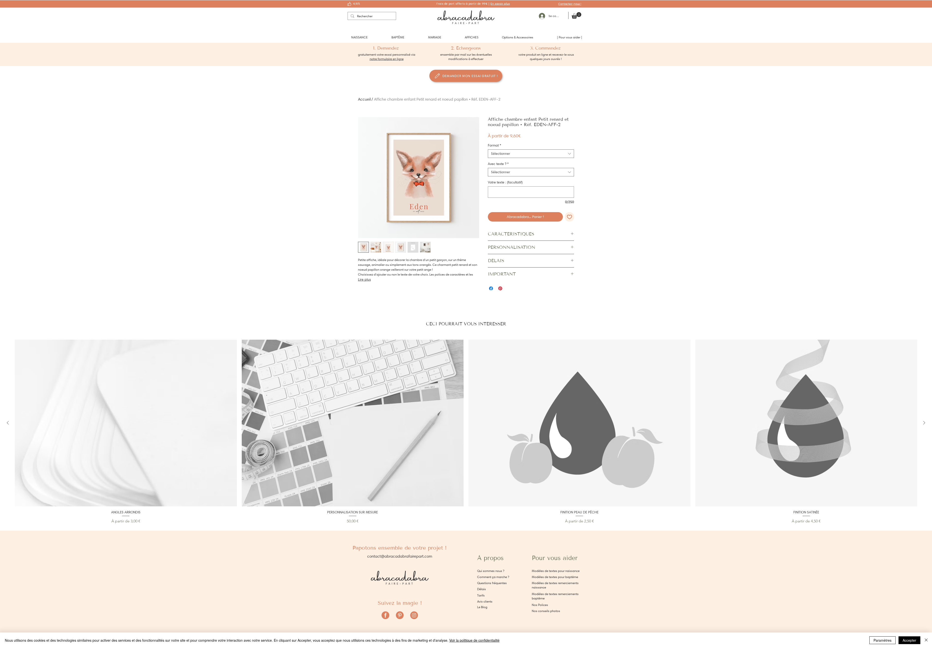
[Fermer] (926, 640)
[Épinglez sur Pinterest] (500, 288)
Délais (481, 589)
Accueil (364, 99)
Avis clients (484, 601)
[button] (359, 37)
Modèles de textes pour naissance (556, 571)
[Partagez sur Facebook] (491, 288)
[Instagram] (414, 615)
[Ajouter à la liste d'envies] (569, 217)
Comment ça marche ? (493, 577)
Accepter (909, 640)
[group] (466, 431)
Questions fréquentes (492, 583)
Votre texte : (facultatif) (505, 182)
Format (494, 145)
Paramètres (882, 640)
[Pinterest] (400, 615)
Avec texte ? (498, 164)
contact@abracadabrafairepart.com (399, 556)
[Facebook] (385, 615)
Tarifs (481, 595)
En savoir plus (500, 3)
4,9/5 (356, 3)
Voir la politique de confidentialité (474, 640)
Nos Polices (540, 605)
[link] (576, 15)
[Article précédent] (8, 423)
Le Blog (482, 607)
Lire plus (364, 279)
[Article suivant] (924, 423)
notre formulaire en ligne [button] (387, 59)
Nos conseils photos (546, 611)
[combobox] (531, 153)
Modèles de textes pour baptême (555, 577)
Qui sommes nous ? (490, 571)
